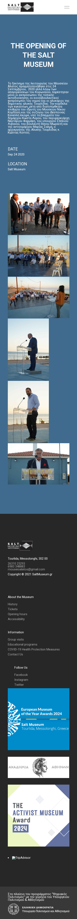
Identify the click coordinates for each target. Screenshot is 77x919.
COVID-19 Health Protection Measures (34, 649)
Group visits (16, 639)
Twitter (19, 685)
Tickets (13, 609)
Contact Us (15, 654)
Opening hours (17, 614)
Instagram (21, 680)
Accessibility (16, 619)
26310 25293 (16, 563)
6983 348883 (16, 566)
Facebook (21, 675)
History (12, 604)
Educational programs (22, 644)
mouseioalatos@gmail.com (26, 569)
